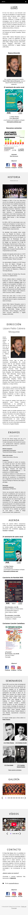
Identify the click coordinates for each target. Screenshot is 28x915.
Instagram (11, 530)
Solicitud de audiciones (8, 487)
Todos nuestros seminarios (14, 770)
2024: (8, 765)
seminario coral (18, 282)
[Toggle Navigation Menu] (25, 1)
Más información (14, 156)
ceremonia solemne (19, 856)
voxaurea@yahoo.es (15, 470)
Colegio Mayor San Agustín (9, 450)
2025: (21, 742)
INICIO (3, 1)
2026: (9, 742)
